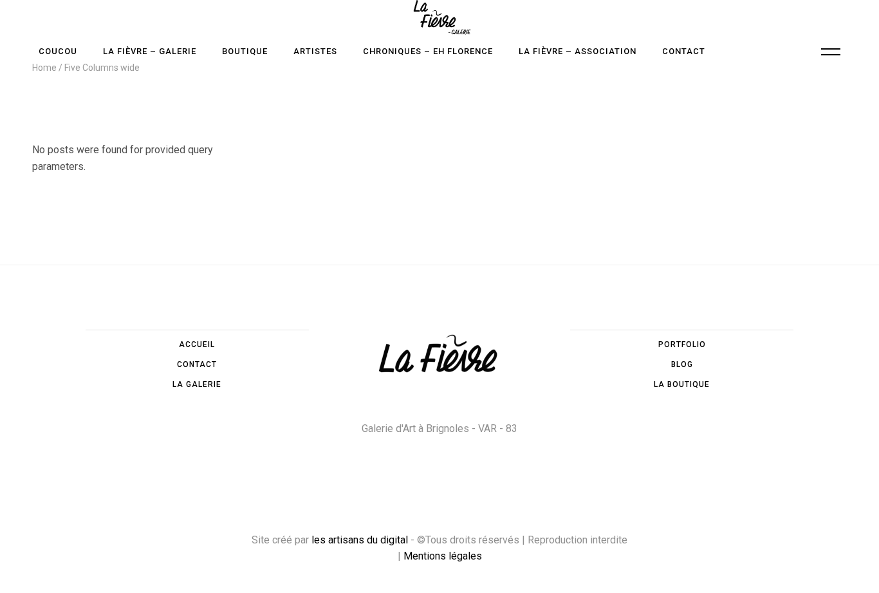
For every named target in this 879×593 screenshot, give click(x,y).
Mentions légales (442, 556)
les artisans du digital (359, 540)
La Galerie (196, 384)
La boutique (682, 384)
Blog (682, 364)
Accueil (197, 344)
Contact (197, 364)
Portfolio (682, 344)
